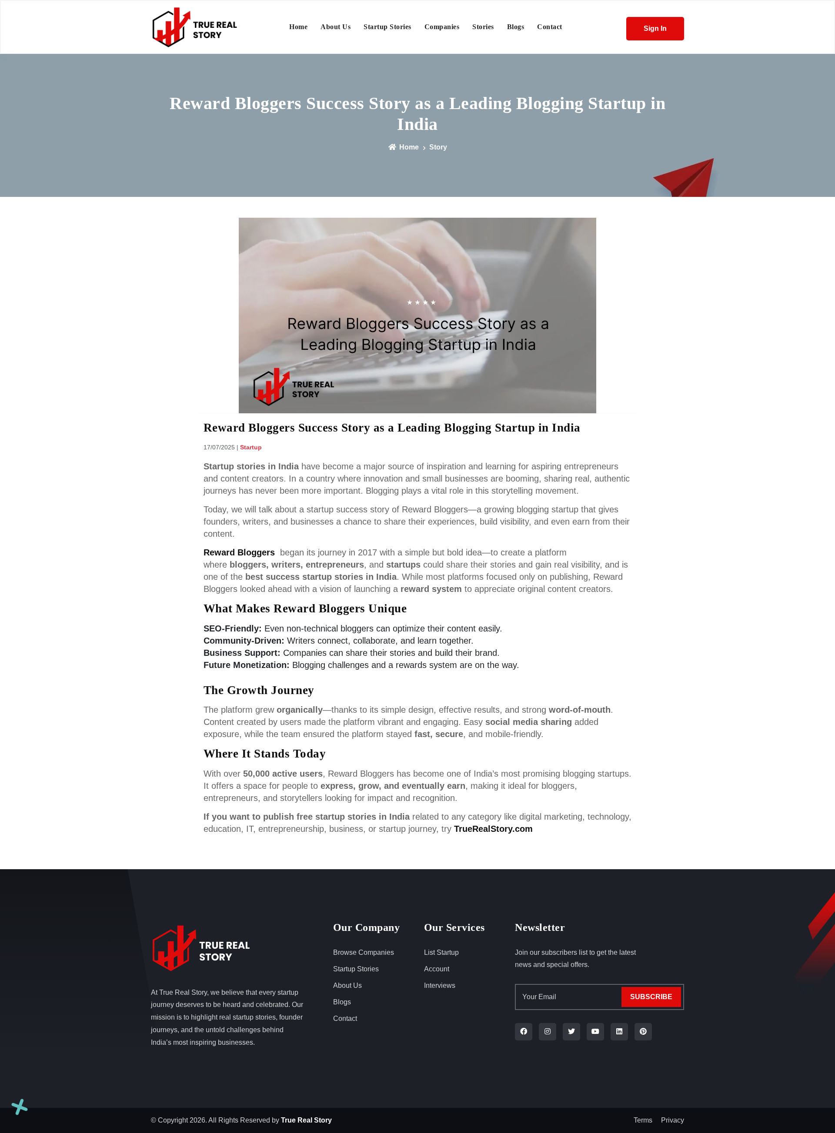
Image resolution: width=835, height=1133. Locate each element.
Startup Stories (387, 26)
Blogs (515, 26)
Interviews (439, 985)
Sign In (655, 28)
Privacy (672, 1120)
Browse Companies (363, 952)
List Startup (441, 952)
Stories (483, 26)
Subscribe (651, 996)
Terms (643, 1120)
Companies (442, 26)
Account (436, 969)
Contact (345, 1018)
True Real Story (306, 1120)
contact (549, 26)
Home (298, 26)
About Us (336, 26)
